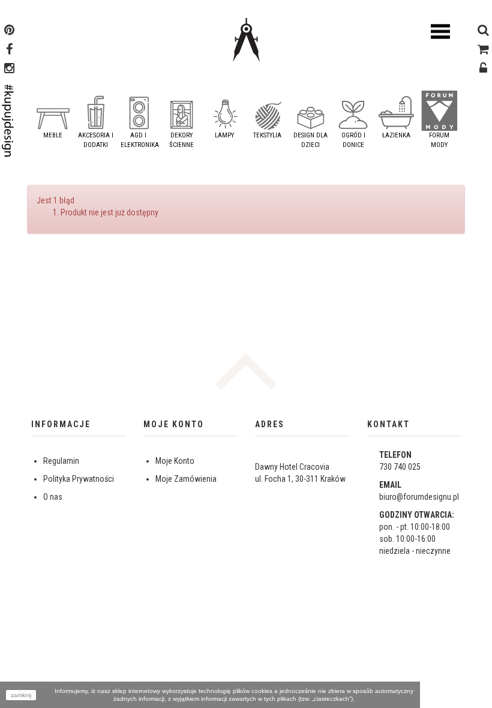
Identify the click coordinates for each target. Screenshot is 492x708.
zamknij (21, 695)
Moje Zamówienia (186, 479)
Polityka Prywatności (78, 479)
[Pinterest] (9, 31)
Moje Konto (174, 461)
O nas (52, 497)
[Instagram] (9, 69)
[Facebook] (9, 50)
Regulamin (61, 461)
